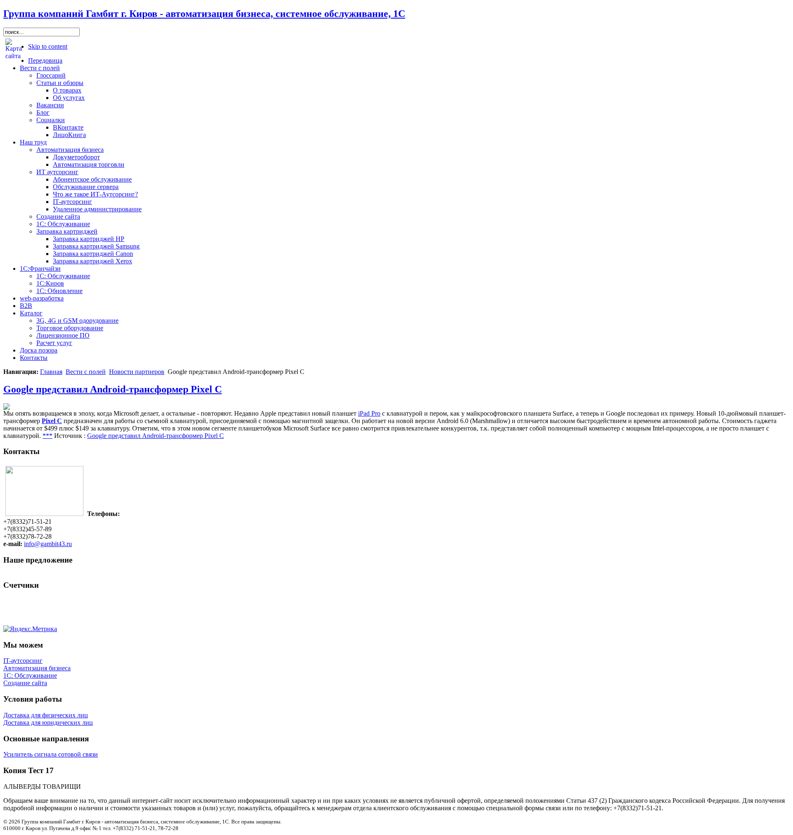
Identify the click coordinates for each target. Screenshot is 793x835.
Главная (51, 371)
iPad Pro (369, 413)
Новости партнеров (136, 371)
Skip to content (47, 46)
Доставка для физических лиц (45, 715)
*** (47, 435)
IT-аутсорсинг (23, 660)
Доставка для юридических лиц (48, 722)
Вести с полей (86, 371)
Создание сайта (25, 682)
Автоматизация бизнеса (37, 668)
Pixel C (52, 420)
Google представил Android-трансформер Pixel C (112, 389)
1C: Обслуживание (30, 675)
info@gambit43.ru (48, 543)
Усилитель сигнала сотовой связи (50, 754)
